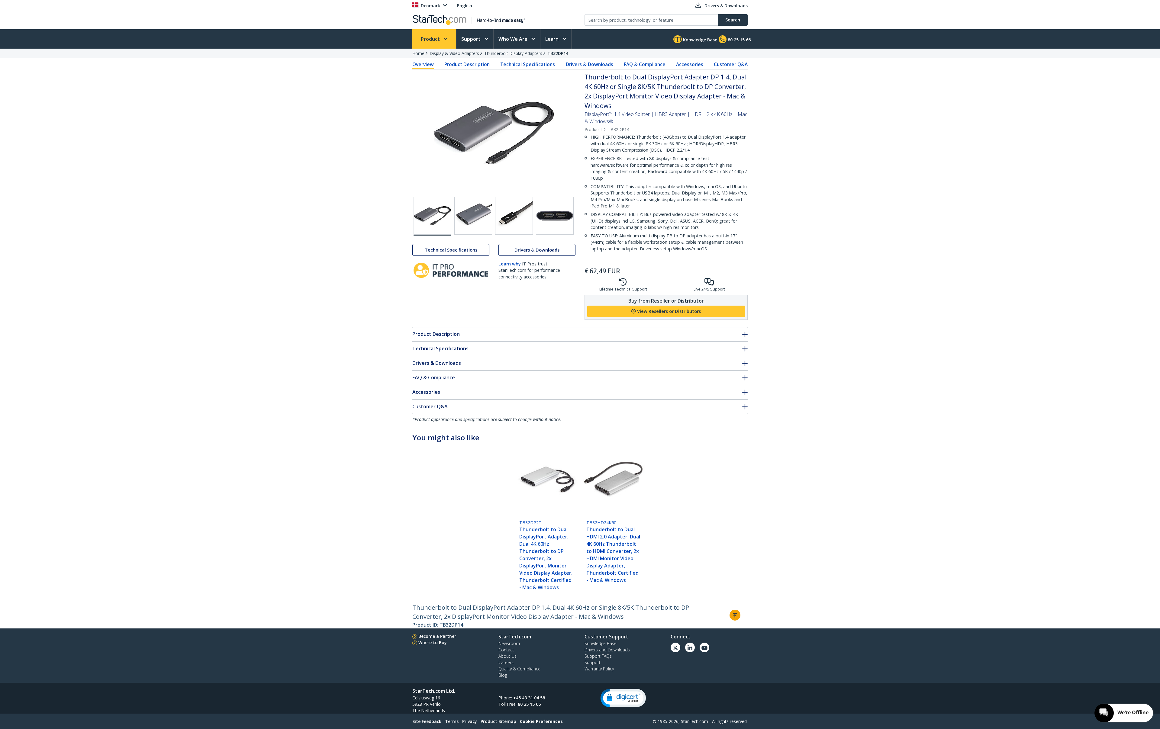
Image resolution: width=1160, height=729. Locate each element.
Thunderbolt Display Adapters (513, 53)
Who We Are (513, 39)
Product (431, 39)
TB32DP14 (557, 53)
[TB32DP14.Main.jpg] (432, 216)
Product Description (467, 64)
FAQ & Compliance (644, 64)
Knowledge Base (699, 40)
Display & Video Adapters (454, 53)
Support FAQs (598, 656)
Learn (552, 39)
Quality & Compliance (519, 669)
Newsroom (509, 643)
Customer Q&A (731, 64)
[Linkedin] (690, 647)
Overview (423, 64)
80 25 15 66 (529, 704)
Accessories (689, 64)
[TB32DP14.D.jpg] (555, 216)
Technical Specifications (527, 64)
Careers (506, 662)
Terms (452, 721)
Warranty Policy (599, 669)
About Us (507, 656)
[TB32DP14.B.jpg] (473, 216)
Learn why (509, 264)
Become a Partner (437, 636)
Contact (506, 650)
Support (471, 39)
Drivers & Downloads (589, 64)
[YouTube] (704, 647)
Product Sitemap (498, 721)
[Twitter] (675, 647)
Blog (502, 675)
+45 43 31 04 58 (529, 698)
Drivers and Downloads (607, 650)
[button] (623, 698)
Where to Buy (432, 642)
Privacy (469, 721)
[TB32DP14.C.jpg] (514, 216)
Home (418, 53)
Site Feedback (426, 721)
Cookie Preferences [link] (541, 721)
